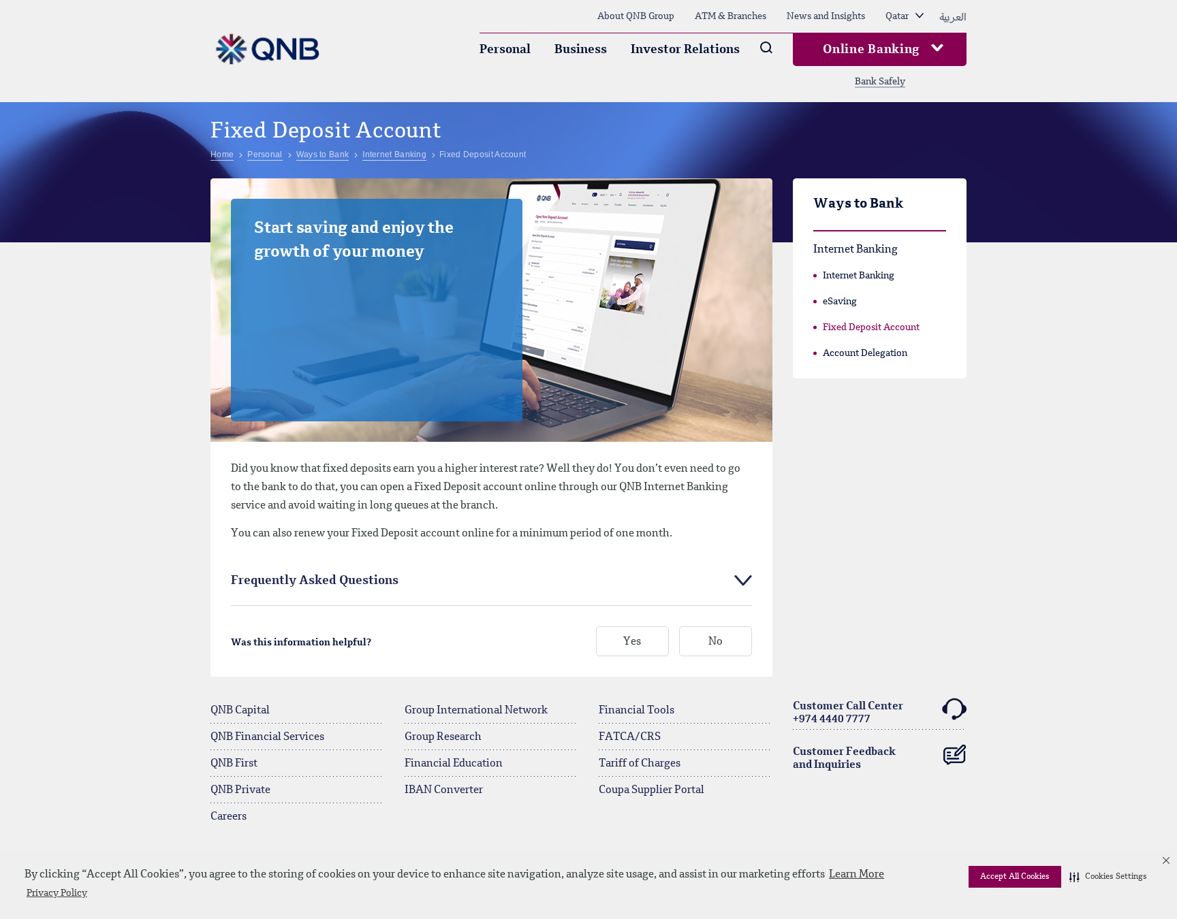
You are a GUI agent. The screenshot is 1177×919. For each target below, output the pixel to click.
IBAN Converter (444, 790)
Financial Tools (636, 710)
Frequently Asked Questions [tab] (314, 581)
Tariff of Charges (639, 763)
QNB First (233, 763)
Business (580, 50)
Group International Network (476, 710)
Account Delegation (865, 353)
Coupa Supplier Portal (651, 790)
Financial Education (454, 763)
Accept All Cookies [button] (1015, 877)
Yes (632, 641)
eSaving (840, 301)
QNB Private (240, 790)
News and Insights (826, 16)
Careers (228, 816)
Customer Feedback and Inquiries (844, 759)
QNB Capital (240, 710)
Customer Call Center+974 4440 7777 (848, 713)
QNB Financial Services (267, 737)
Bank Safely (880, 81)
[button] (1108, 877)
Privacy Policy (57, 893)
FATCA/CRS (630, 737)
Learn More (856, 874)
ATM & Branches (730, 16)
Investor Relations (685, 50)
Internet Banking (858, 275)
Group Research (443, 737)
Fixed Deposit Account (871, 327)
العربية (953, 16)
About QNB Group (635, 16)
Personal (505, 50)
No (715, 641)
